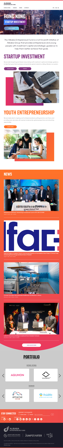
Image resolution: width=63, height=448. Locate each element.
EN (53, 7)
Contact (26, 7)
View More (11, 28)
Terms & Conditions (7, 440)
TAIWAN (31, 386)
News (20, 7)
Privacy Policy (36, 440)
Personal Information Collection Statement (20, 440)
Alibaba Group (7, 445)
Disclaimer (31, 440)
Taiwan (15, 7)
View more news (31, 345)
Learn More (10, 126)
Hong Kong (7, 7)
